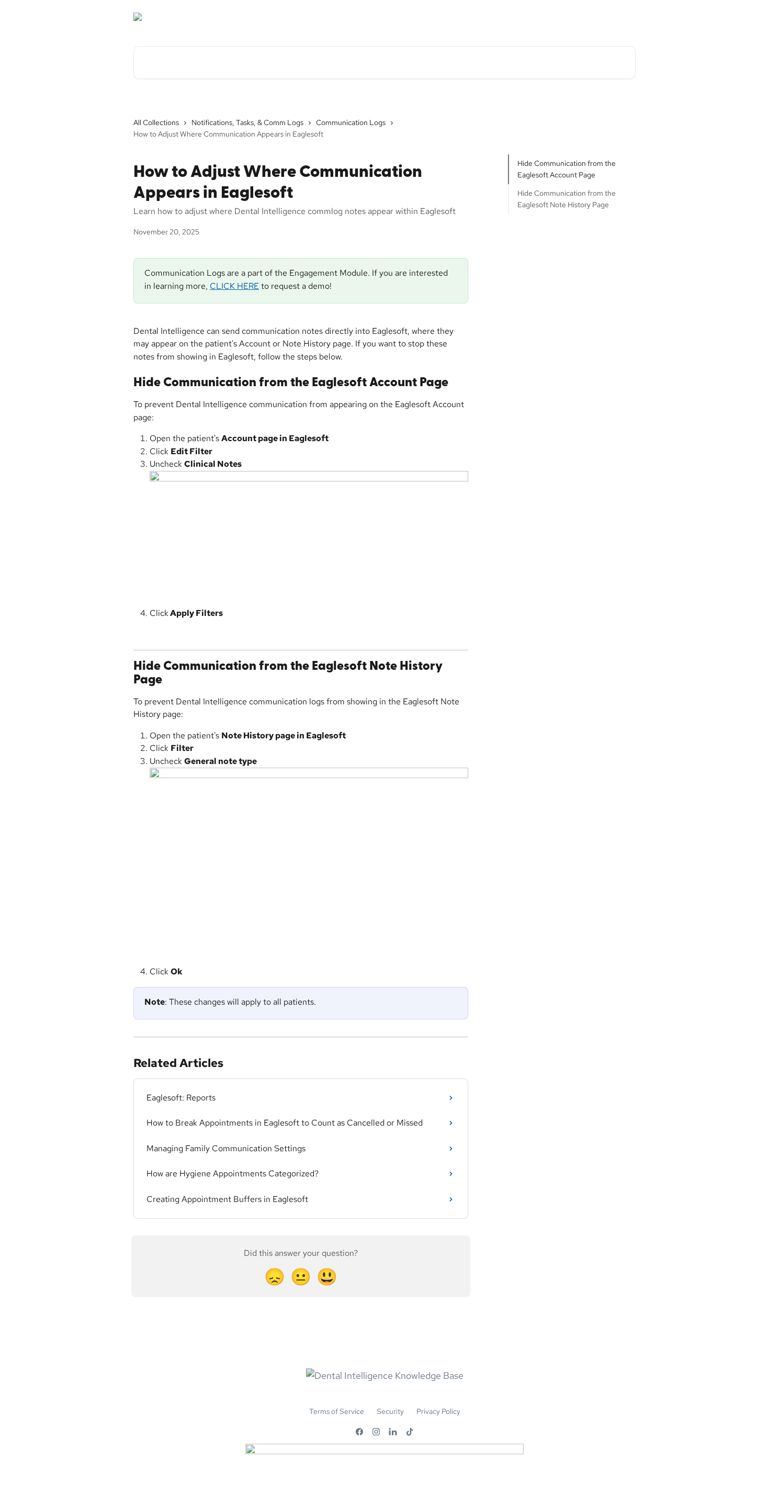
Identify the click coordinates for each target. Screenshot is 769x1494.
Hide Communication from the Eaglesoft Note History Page (566, 198)
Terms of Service (336, 1411)
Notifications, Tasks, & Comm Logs (247, 122)
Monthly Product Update (436, 16)
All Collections (156, 122)
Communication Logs (351, 122)
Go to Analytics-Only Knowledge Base (561, 16)
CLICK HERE (234, 285)
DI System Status (348, 16)
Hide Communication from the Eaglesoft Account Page (566, 169)
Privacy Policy (438, 1411)
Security (390, 1411)
